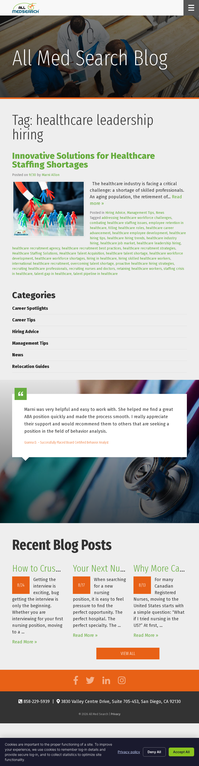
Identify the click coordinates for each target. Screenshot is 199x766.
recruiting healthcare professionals (39, 269)
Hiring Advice (115, 213)
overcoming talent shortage (92, 264)
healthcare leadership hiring (159, 243)
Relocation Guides (30, 366)
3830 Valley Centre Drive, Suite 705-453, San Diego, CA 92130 (120, 701)
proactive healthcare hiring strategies (145, 264)
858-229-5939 (36, 701)
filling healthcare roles (126, 228)
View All (128, 653)
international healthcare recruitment (40, 264)
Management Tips (140, 213)
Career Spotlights (30, 308)
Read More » (24, 642)
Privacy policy (129, 752)
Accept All (181, 752)
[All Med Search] (25, 8)
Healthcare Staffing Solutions (35, 253)
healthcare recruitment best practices (91, 248)
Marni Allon (50, 175)
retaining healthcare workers (139, 269)
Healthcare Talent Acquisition (81, 253)
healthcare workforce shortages (60, 258)
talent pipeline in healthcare (95, 274)
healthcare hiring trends (126, 238)
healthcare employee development (139, 233)
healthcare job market (117, 243)
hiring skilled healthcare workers (144, 258)
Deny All (154, 752)
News (160, 213)
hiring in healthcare (102, 258)
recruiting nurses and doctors (92, 269)
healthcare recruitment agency (36, 248)
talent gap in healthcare (53, 274)
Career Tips (23, 320)
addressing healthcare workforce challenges (137, 218)
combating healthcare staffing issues (118, 223)
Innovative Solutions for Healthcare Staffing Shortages (83, 160)
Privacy (115, 714)
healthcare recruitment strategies (149, 248)
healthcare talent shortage (127, 253)
